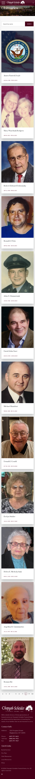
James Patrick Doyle (12, 76)
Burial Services (5, 750)
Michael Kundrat (11, 406)
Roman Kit (8, 682)
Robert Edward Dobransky (15, 186)
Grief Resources (6, 756)
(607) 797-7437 (14, 741)
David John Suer (10, 351)
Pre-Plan (4, 753)
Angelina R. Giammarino (14, 627)
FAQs (3, 763)
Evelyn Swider (9, 517)
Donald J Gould (10, 461)
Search (29, 24)
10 (32, 694)
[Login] (2, 774)
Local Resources (6, 759)
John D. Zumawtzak (12, 296)
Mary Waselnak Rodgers (14, 131)
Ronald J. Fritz (10, 241)
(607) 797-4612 (14, 736)
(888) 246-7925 (14, 738)
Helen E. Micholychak (13, 572)
